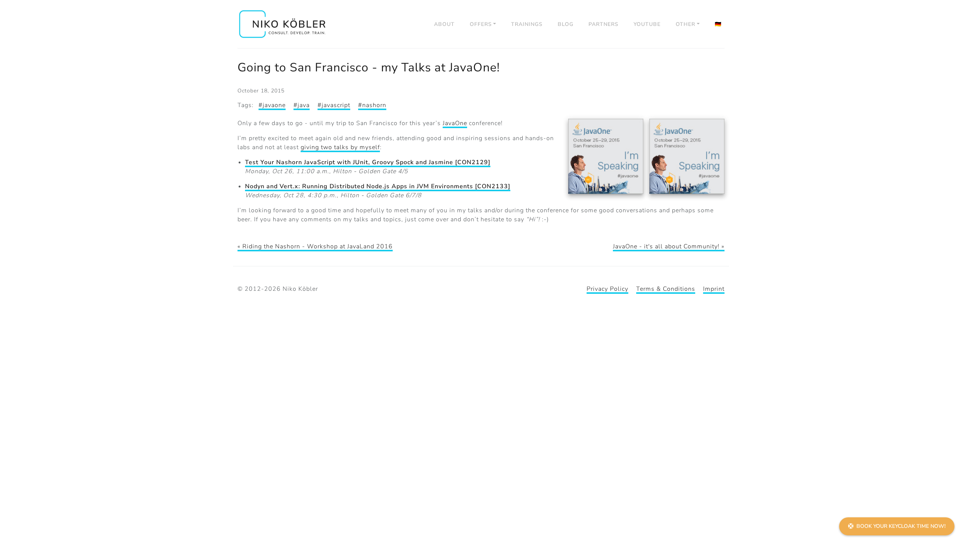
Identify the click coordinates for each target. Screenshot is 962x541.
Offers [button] (481, 24)
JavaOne (455, 123)
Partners (603, 24)
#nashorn (372, 105)
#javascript (334, 105)
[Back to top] (946, 505)
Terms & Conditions (665, 289)
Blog (565, 24)
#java (301, 105)
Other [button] (685, 24)
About (444, 24)
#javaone (272, 105)
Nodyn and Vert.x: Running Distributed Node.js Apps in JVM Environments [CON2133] (377, 186)
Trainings (527, 24)
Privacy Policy (607, 289)
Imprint (714, 289)
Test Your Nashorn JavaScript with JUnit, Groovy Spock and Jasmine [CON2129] (367, 162)
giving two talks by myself (340, 147)
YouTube (647, 24)
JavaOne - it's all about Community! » (669, 246)
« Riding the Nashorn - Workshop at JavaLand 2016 (315, 246)
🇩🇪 (718, 24)
